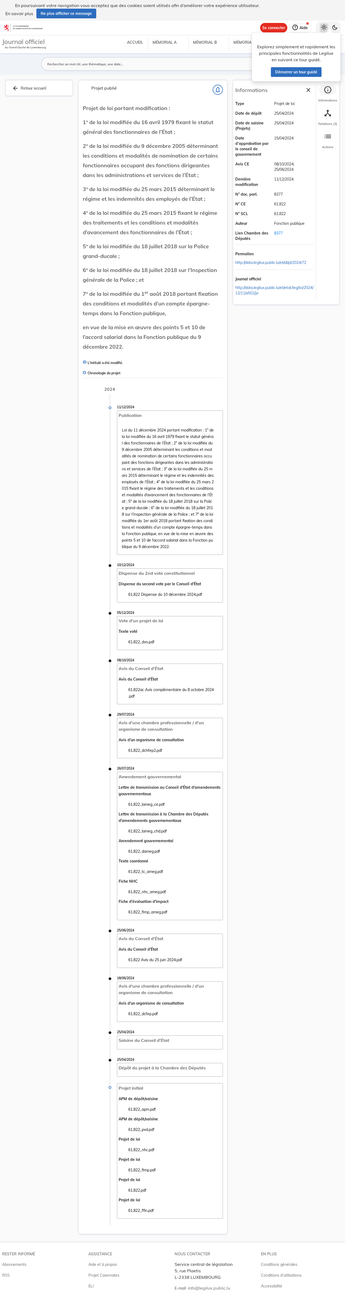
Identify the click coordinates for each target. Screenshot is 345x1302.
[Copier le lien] (261, 254)
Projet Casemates (103, 1275)
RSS (6, 1275)
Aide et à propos (102, 1264)
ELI (91, 1286)
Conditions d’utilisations (281, 1275)
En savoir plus (19, 13)
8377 (278, 233)
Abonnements (14, 1264)
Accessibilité (271, 1286)
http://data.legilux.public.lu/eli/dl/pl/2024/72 (270, 262)
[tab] (327, 94)
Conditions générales (279, 1264)
